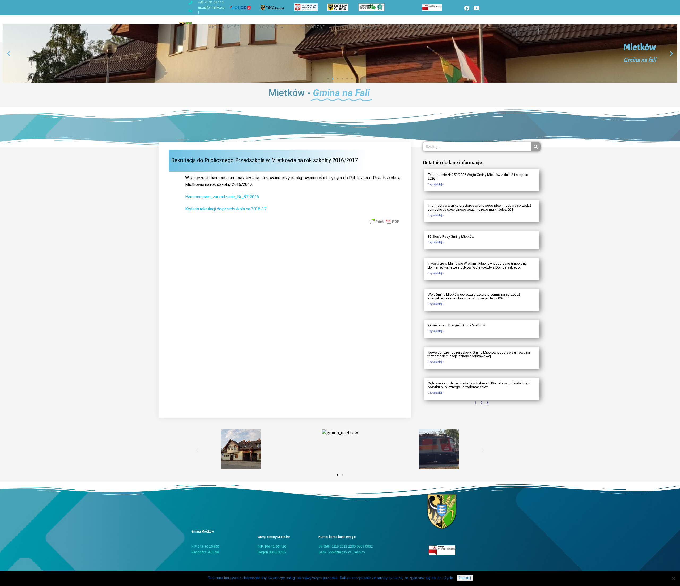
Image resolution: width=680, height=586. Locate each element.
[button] (8, 53)
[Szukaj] (536, 146)
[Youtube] (476, 8)
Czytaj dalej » (436, 184)
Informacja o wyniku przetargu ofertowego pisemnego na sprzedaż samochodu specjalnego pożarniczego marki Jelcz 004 (479, 207)
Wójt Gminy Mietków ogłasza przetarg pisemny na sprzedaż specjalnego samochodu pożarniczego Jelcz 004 (474, 296)
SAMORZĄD (313, 27)
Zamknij (464, 578)
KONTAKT (461, 27)
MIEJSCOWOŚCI (416, 27)
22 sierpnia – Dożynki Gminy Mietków (456, 325)
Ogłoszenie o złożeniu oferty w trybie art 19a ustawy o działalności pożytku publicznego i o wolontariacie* (479, 385)
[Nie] (673, 578)
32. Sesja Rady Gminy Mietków (451, 237)
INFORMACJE (362, 27)
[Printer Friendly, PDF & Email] (384, 221)
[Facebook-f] (466, 8)
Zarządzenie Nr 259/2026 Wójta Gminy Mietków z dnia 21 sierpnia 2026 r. (478, 176)
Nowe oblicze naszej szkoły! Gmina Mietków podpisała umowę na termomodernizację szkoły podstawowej (479, 354)
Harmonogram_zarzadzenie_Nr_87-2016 (222, 196)
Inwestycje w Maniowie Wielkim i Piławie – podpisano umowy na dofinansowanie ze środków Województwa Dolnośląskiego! (477, 265)
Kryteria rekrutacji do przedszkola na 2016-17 (225, 208)
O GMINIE (268, 27)
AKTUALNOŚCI (225, 27)
